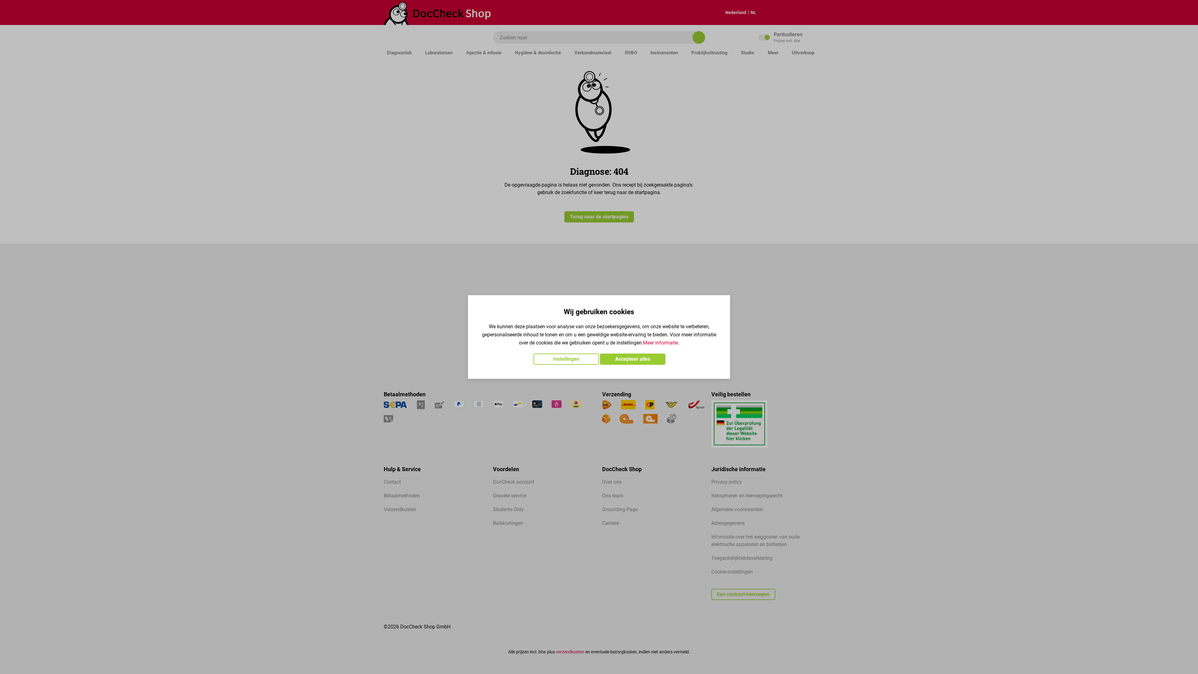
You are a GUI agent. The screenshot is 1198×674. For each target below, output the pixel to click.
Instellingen (566, 359)
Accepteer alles (632, 359)
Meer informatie (660, 343)
